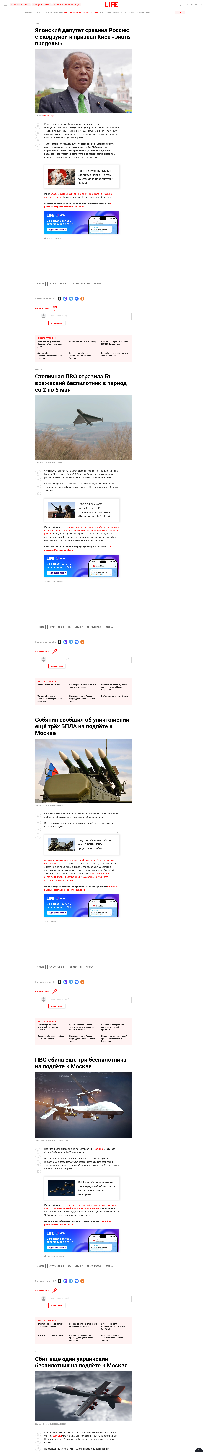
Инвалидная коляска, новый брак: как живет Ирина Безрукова (114, 687)
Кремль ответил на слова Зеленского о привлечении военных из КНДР (81, 1027)
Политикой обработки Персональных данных (81, 12)
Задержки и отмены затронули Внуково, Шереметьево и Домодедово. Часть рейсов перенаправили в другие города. (77, 877)
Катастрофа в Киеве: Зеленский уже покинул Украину (80, 355)
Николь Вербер (52, 921)
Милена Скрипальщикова (55, 581)
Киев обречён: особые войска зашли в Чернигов (114, 354)
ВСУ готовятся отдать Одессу (82, 341)
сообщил (99, 1148)
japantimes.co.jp (48, 116)
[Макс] (65, 298)
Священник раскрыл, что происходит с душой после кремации (113, 1027)
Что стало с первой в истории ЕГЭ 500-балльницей (114, 342)
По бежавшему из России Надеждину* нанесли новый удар (50, 344)
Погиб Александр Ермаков (49, 684)
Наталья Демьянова (54, 238)
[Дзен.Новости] (59, 298)
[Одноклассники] (82, 298)
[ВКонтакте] (76, 298)
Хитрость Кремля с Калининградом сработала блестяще (49, 355)
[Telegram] (71, 298)
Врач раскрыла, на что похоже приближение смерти (83, 1325)
